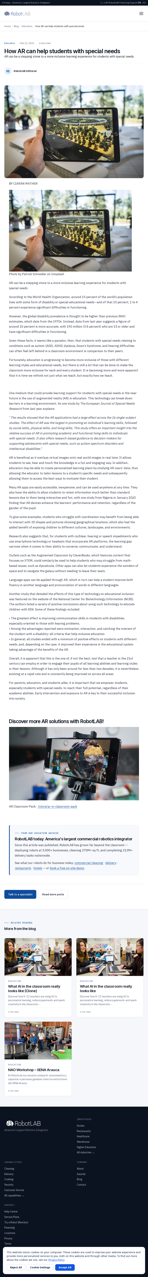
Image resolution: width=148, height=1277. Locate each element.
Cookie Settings (40, 1267)
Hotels (80, 1125)
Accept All (65, 1267)
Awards (81, 1174)
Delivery (9, 1174)
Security (9, 1184)
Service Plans (11, 1217)
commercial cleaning (89, 863)
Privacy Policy (56, 1259)
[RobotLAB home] (17, 13)
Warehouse (83, 1141)
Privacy (8, 1238)
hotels (38, 868)
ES (144, 2)
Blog (16, 26)
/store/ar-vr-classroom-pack (57, 806)
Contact (81, 1184)
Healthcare (83, 1136)
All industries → (86, 1152)
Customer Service (14, 1190)
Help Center (11, 1211)
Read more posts (53, 894)
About (80, 1168)
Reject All (16, 1267)
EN (139, 2)
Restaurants (84, 1131)
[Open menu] (141, 13)
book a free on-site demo (67, 868)
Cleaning (9, 1168)
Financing (124, 2)
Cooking (9, 1179)
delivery (110, 863)
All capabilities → (14, 1195)
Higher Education (86, 1147)
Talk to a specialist (20, 894)
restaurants (23, 868)
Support (134, 2)
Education (27, 26)
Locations (9, 1233)
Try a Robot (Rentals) (16, 1222)
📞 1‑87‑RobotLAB (109, 2)
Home (7, 26)
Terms (7, 1243)
